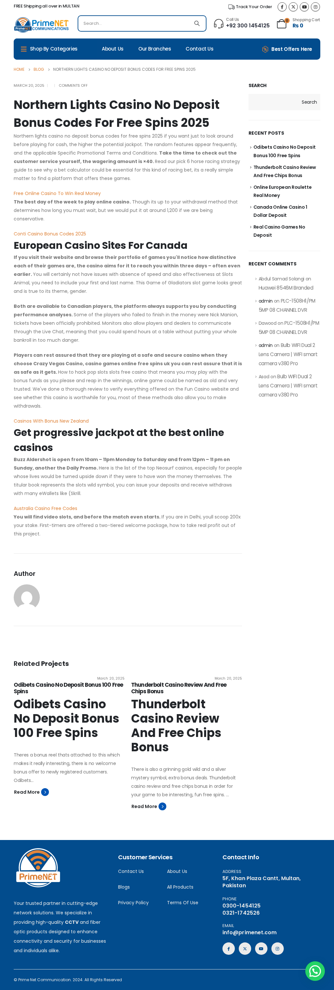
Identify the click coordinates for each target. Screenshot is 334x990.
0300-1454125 (241, 905)
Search (257, 85)
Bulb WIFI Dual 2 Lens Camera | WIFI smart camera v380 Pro (288, 354)
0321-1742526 (241, 913)
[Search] (197, 23)
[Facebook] (282, 6)
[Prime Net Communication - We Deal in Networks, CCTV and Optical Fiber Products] (41, 25)
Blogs (124, 887)
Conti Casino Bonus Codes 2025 (50, 234)
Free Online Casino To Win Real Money (57, 193)
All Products (180, 887)
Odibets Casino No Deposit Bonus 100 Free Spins (68, 688)
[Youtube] (304, 6)
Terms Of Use (182, 902)
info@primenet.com (249, 932)
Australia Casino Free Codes (45, 508)
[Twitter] (293, 6)
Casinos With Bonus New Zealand (51, 421)
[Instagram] (315, 6)
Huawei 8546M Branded (286, 287)
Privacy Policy (133, 902)
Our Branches (154, 48)
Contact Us (199, 48)
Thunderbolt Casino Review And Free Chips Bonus (178, 688)
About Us (113, 48)
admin (266, 301)
